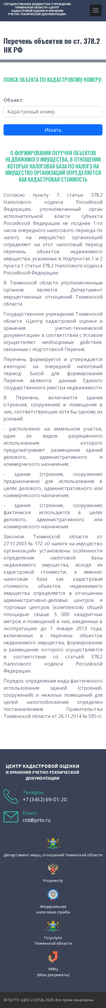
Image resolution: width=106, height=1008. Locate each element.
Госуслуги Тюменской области (53, 940)
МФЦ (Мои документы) (53, 971)
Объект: (14, 100)
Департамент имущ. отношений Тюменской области (53, 855)
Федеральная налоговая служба (53, 909)
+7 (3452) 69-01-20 (45, 799)
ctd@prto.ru (37, 820)
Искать (53, 130)
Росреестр (53, 880)
